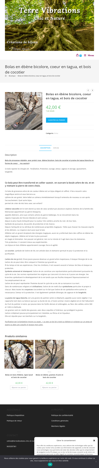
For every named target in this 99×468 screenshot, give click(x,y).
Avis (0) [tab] (56, 148)
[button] (94, 440)
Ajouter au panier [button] (19, 387)
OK (50, 464)
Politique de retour (14, 421)
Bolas (56, 133)
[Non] (96, 461)
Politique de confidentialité (62, 415)
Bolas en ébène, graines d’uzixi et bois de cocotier (49, 376)
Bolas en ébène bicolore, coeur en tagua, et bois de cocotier (39, 76)
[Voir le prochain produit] (92, 90)
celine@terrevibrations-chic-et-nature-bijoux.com (27, 441)
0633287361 (11, 446)
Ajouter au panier (56, 120)
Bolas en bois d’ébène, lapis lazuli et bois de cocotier (19, 376)
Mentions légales (58, 426)
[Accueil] (6, 76)
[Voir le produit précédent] (88, 90)
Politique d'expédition (15, 415)
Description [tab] (45, 148)
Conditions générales (59, 421)
